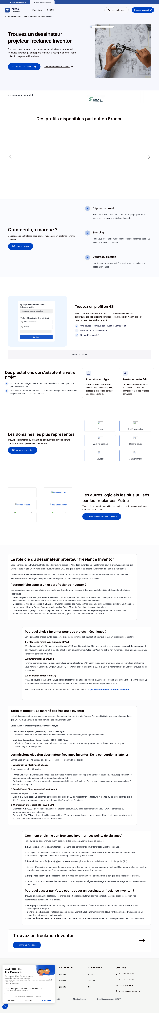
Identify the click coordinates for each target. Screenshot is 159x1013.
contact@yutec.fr (126, 985)
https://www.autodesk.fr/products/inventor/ (109, 689)
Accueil (62, 974)
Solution (62, 981)
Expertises (25, 16)
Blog (89, 987)
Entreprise (16, 16)
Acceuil (7, 16)
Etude (33, 16)
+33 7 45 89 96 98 (126, 974)
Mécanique (41, 16)
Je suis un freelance (17, 2)
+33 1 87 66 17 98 (126, 980)
